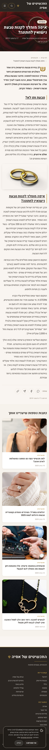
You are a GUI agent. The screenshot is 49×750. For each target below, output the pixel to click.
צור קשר (44, 710)
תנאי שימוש (42, 717)
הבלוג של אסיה (18, 677)
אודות (45, 706)
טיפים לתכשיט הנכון (16, 680)
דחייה (19, 743)
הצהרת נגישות (41, 721)
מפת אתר (43, 724)
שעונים (44, 691)
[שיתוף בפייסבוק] (31, 391)
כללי (45, 684)
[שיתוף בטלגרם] (24, 391)
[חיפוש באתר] (11, 5)
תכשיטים (42, 22)
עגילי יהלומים (19, 688)
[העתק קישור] (18, 391)
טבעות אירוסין (41, 680)
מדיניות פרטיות (41, 713)
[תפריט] (4, 5)
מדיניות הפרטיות (26, 737)
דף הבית (44, 58)
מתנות (44, 688)
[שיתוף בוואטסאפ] (38, 391)
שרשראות (20, 691)
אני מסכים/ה (31, 743)
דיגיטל (44, 677)
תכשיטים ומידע (18, 695)
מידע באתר (19, 684)
